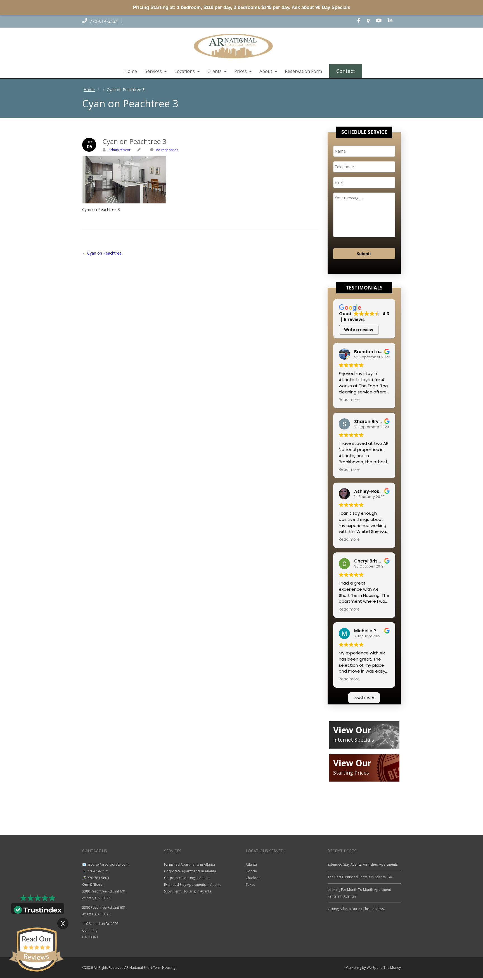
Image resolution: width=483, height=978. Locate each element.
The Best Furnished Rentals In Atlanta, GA (360, 877)
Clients (215, 71)
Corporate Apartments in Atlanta (190, 871)
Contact (345, 71)
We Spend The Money (384, 967)
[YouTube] (381, 21)
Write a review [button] (358, 330)
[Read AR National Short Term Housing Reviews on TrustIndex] (37, 909)
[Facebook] (361, 21)
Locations (185, 71)
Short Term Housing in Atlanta (187, 891)
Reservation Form (303, 71)
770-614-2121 (103, 21)
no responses (167, 150)
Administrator (119, 150)
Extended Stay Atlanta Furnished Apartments (363, 864)
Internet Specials (353, 739)
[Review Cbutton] (36, 949)
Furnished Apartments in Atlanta (189, 864)
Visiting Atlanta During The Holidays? (356, 908)
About (266, 71)
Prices (241, 71)
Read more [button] (349, 399)
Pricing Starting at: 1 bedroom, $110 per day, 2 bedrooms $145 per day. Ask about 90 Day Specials (241, 7)
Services (154, 71)
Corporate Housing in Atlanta (187, 877)
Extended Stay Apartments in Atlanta (192, 884)
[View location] (371, 21)
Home (130, 71)
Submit (364, 253)
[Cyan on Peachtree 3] (200, 179)
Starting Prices (351, 772)
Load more (364, 697)
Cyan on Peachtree (102, 253)
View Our (352, 730)
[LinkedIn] (393, 21)
